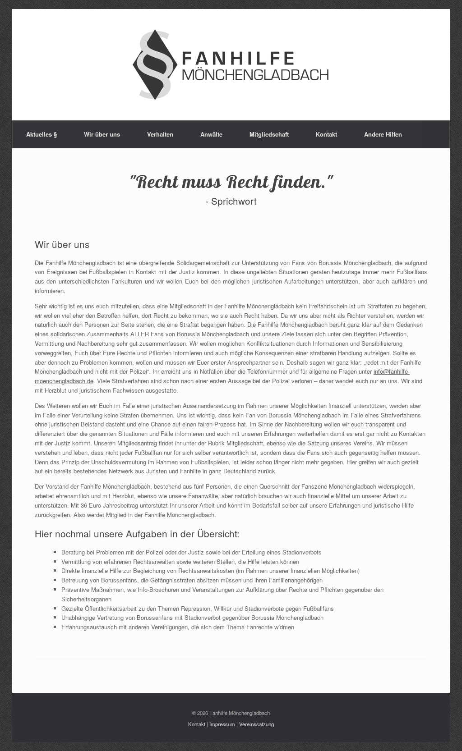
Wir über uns (102, 134)
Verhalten (160, 134)
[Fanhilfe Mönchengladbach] (231, 64)
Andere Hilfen (383, 134)
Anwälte (211, 134)
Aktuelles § (41, 134)
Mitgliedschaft (269, 134)
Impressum (222, 724)
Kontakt (326, 134)
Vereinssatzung (256, 724)
